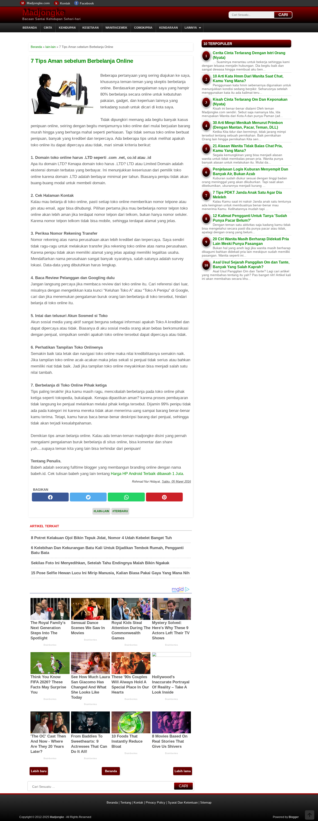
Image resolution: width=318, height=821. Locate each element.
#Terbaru (120, 511)
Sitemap (205, 802)
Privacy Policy (155, 802)
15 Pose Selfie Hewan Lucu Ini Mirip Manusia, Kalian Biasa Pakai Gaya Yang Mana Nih (110, 573)
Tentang (125, 802)
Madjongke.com (38, 3)
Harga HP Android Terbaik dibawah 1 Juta (147, 473)
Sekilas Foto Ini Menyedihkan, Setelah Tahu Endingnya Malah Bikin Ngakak (100, 563)
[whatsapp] (126, 497)
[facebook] (50, 497)
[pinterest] (164, 497)
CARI (283, 15)
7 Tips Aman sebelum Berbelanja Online (82, 61)
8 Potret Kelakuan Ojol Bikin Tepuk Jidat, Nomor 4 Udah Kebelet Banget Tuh (101, 538)
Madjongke (43, 12)
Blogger (294, 817)
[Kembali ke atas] (309, 815)
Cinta (48, 27)
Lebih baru (39, 771)
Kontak (65, 3)
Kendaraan (168, 27)
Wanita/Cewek (116, 27)
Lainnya (191, 27)
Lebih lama (183, 771)
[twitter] (88, 497)
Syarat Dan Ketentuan (183, 802)
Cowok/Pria (143, 27)
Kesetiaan (90, 27)
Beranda (30, 27)
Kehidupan (67, 27)
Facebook (87, 3)
